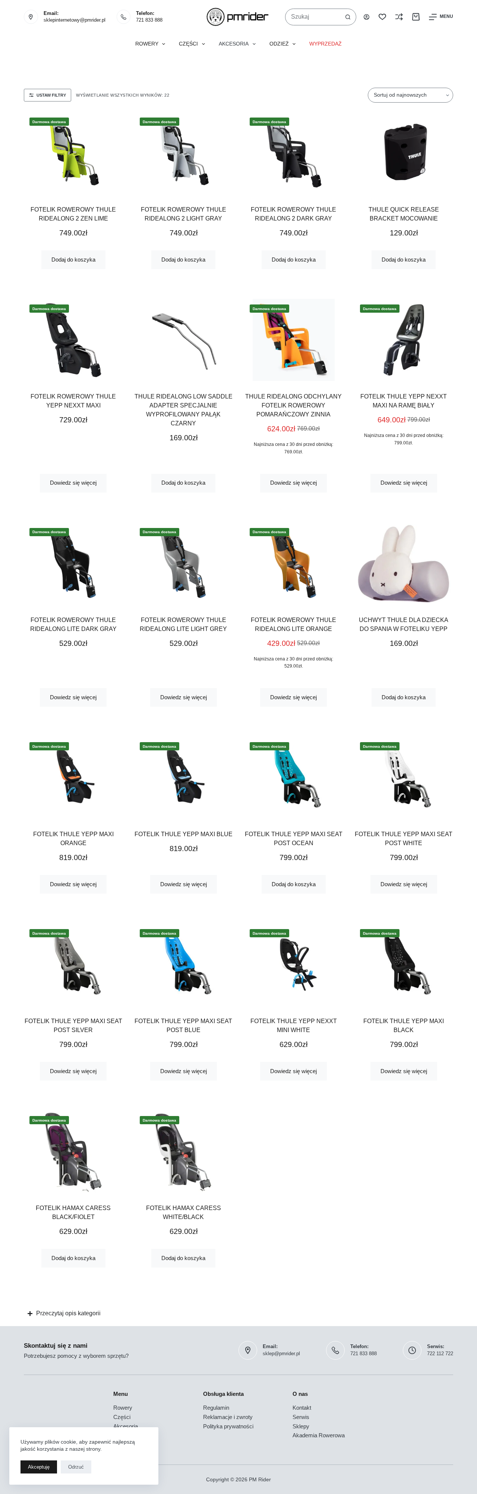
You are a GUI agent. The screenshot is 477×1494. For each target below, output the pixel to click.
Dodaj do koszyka (73, 259)
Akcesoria (234, 44)
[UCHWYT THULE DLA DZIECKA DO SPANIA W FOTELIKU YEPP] (404, 563)
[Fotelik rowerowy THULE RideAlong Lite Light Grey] (183, 563)
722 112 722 (440, 1353)
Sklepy (301, 1426)
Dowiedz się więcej (73, 482)
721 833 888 (149, 20)
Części (188, 44)
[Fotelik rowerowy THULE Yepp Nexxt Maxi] (73, 340)
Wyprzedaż (325, 44)
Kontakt (302, 1407)
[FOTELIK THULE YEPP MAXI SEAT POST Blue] (183, 964)
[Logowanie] (366, 17)
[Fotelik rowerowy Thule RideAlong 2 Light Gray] (183, 153)
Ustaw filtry (51, 95)
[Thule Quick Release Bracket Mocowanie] (404, 153)
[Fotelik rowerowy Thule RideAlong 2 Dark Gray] (293, 153)
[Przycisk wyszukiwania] (348, 17)
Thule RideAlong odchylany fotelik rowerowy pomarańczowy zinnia (293, 405)
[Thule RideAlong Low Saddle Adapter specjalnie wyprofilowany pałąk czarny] (183, 340)
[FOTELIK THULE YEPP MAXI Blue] (183, 778)
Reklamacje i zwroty (228, 1417)
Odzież (279, 44)
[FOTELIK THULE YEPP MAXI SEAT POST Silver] (73, 964)
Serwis (301, 1417)
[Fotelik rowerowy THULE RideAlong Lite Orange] (293, 563)
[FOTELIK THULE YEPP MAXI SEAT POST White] (404, 778)
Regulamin (216, 1407)
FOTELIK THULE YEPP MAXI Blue (184, 834)
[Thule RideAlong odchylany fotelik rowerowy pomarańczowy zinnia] (293, 340)
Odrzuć (76, 1467)
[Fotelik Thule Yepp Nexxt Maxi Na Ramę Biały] (404, 340)
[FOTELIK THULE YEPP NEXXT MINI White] (293, 964)
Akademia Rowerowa (319, 1435)
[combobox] (312, 17)
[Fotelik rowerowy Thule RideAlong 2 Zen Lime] (73, 153)
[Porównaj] (399, 17)
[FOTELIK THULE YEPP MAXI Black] (404, 964)
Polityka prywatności (228, 1426)
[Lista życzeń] (382, 17)
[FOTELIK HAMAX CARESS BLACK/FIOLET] (73, 1151)
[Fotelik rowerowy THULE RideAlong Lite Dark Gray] (73, 563)
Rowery (146, 44)
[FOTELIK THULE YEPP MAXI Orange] (73, 778)
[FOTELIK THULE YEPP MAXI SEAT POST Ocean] (293, 778)
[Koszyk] (416, 17)
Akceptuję (39, 1467)
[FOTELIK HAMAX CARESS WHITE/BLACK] (183, 1151)
